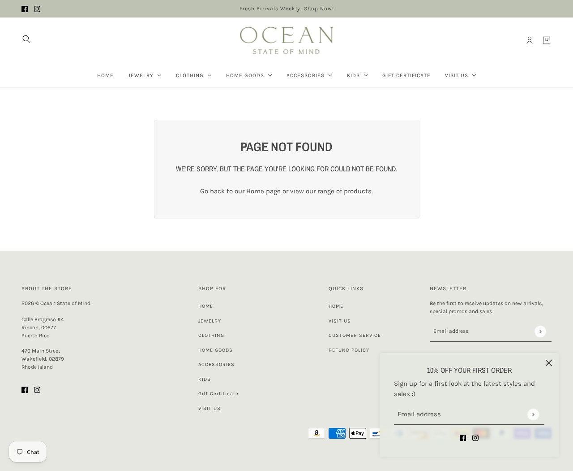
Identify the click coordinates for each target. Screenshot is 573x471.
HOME (205, 306)
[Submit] (533, 414)
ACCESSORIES (216, 364)
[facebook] (24, 8)
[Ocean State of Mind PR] (286, 40)
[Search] (26, 39)
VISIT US (209, 408)
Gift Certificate (218, 394)
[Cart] (547, 40)
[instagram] (37, 8)
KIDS (204, 379)
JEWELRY (209, 321)
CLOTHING (211, 335)
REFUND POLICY (349, 350)
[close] (548, 362)
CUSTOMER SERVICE (355, 335)
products (358, 191)
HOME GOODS (215, 350)
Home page (263, 191)
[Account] (530, 40)
